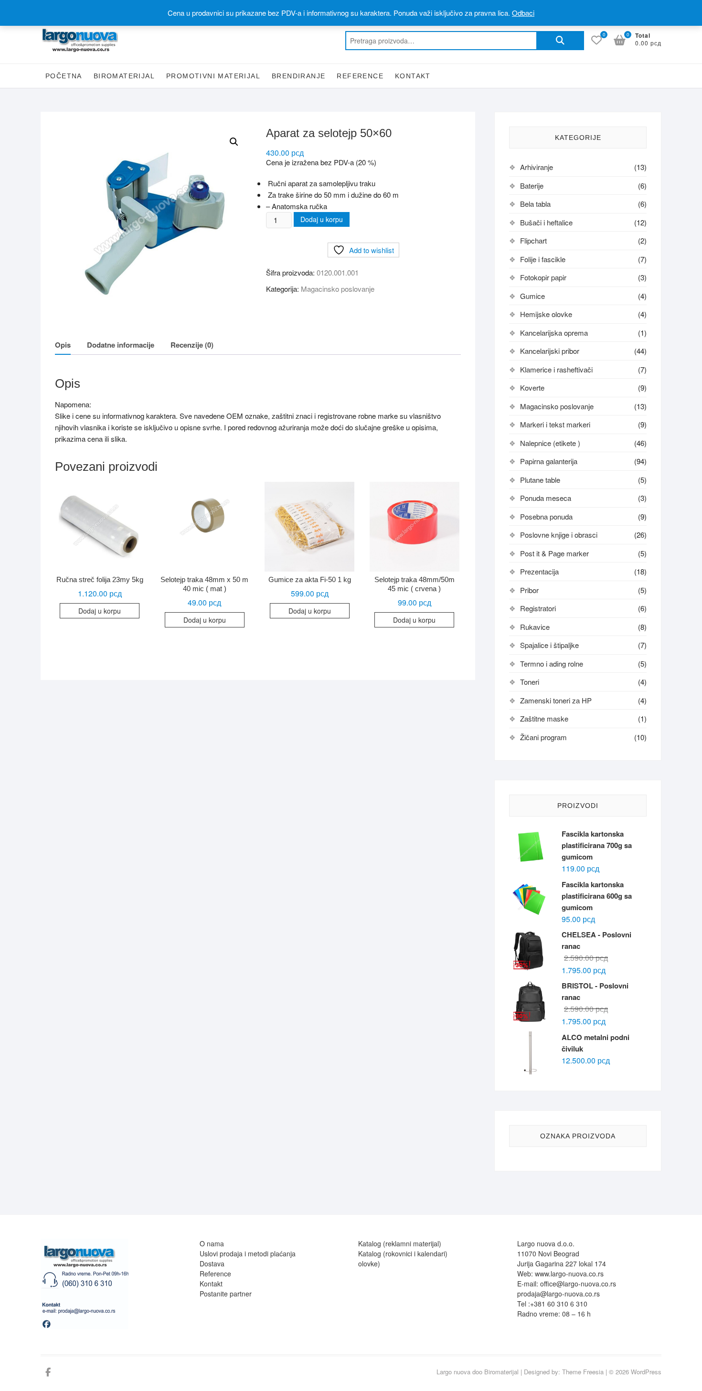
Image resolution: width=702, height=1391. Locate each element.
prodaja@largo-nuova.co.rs (558, 1293)
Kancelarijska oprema (554, 333)
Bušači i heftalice (546, 222)
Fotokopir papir (543, 277)
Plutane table (540, 480)
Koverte (532, 387)
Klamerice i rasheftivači (556, 369)
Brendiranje (298, 76)
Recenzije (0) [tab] (191, 345)
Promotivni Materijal (213, 76)
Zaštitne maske (544, 718)
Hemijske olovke (546, 314)
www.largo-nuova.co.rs (569, 1273)
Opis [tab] (63, 345)
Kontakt (413, 76)
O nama (212, 1243)
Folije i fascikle (542, 259)
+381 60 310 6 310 (558, 1303)
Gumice (532, 296)
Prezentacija (539, 571)
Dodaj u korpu (321, 219)
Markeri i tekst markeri (555, 424)
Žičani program (543, 737)
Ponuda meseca (545, 498)
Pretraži (560, 40)
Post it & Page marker (554, 553)
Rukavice (535, 627)
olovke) (369, 1263)
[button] (234, 141)
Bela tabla (535, 204)
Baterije (531, 186)
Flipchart (533, 240)
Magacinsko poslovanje (337, 289)
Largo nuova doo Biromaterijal (477, 1371)
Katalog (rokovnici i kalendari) (402, 1253)
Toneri (529, 682)
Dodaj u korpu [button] (99, 611)
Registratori (538, 608)
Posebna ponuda (546, 516)
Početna (63, 76)
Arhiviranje (536, 167)
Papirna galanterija (548, 461)
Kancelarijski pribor (549, 351)
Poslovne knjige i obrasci (558, 535)
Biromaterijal (124, 76)
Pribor (529, 590)
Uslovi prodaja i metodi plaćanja (248, 1253)
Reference (360, 76)
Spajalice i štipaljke (549, 645)
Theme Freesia (583, 1371)
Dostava (212, 1263)
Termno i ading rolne (551, 663)
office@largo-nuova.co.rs (578, 1283)
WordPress (646, 1371)
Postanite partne (224, 1293)
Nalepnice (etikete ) (550, 443)
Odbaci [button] (523, 13)
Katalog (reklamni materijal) (399, 1243)
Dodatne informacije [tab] (120, 345)
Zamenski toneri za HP (556, 700)
